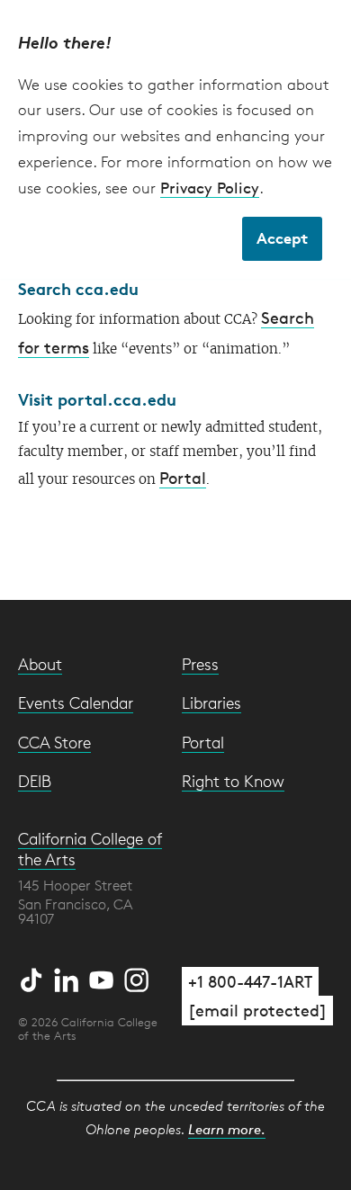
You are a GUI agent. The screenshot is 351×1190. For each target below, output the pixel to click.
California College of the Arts (90, 848)
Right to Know (233, 781)
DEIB (34, 781)
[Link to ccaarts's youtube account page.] (104, 977)
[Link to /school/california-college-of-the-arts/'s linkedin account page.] (69, 977)
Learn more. (227, 1129)
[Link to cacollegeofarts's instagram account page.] (136, 977)
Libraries (211, 702)
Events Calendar (75, 702)
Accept (282, 237)
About (40, 664)
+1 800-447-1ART (250, 981)
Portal (182, 478)
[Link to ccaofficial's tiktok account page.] (34, 977)
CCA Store (54, 742)
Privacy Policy (209, 187)
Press (200, 664)
